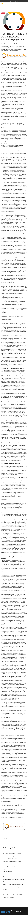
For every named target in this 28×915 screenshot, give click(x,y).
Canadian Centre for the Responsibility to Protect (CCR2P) (13, 888)
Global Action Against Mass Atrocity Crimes (12, 861)
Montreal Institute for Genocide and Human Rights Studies (13, 880)
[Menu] (26, 4)
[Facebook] (10, 1)
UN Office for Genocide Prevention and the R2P (13, 853)
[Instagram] (15, 1)
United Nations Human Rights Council (10, 856)
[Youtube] (13, 1)
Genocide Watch (6, 876)
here (22, 817)
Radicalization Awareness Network (10, 892)
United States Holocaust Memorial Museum (12, 874)
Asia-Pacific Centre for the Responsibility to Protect (13, 884)
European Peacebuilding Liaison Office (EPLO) (12, 894)
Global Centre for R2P (7, 864)
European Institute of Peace (8, 897)
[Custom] (17, 1)
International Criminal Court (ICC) (10, 858)
